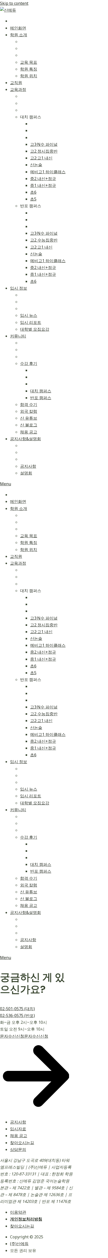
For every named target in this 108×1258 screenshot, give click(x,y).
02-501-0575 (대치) (17, 1008)
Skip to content (14, 3)
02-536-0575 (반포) (17, 1015)
